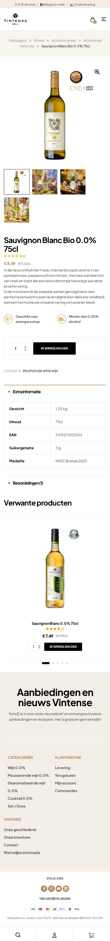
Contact (11, 844)
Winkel (39, 40)
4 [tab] (62, 663)
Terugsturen (65, 775)
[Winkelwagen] (91, 935)
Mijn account (65, 783)
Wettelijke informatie (22, 852)
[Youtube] (59, 888)
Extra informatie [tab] (27, 391)
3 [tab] (58, 663)
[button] (97, 71)
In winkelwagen (54, 348)
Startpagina (17, 40)
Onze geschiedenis (20, 829)
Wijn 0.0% (16, 767)
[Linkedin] (66, 888)
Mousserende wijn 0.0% (28, 775)
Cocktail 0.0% (20, 798)
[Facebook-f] (44, 888)
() (24, 256)
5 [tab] (67, 663)
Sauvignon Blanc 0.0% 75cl (55, 623)
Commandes (66, 790)
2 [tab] (53, 663)
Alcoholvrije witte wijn (40, 370)
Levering (62, 767)
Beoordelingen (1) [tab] (28, 483)
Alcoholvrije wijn (63, 40)
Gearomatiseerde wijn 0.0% (27, 787)
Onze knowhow (17, 837)
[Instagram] (51, 888)
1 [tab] (46, 663)
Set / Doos (17, 806)
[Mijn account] (54, 935)
